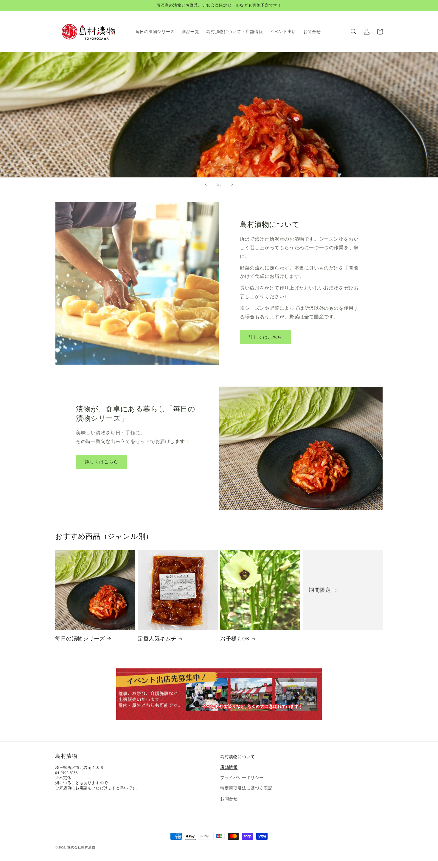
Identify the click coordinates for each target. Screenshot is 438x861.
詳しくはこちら (265, 337)
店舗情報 (228, 767)
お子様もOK (234, 638)
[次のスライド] (232, 184)
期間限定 (320, 589)
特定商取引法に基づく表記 (246, 788)
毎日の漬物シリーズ (80, 638)
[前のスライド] (205, 184)
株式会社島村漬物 (81, 847)
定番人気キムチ (157, 638)
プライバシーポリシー (242, 777)
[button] (353, 31)
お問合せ (228, 798)
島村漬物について (237, 756)
